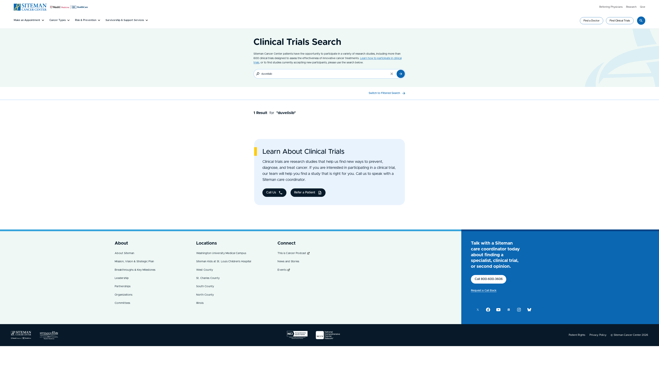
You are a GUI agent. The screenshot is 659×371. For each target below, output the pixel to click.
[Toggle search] (641, 20)
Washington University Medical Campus (221, 253)
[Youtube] (498, 310)
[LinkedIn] (509, 310)
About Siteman (124, 253)
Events (282, 269)
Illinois (200, 303)
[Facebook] (488, 310)
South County (205, 286)
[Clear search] (392, 74)
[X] (478, 310)
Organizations (123, 294)
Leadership (122, 278)
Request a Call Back (483, 290)
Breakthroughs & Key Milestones (135, 269)
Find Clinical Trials (620, 20)
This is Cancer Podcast (292, 253)
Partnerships (122, 286)
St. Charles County (208, 278)
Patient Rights (577, 335)
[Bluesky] (529, 310)
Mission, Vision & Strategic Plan (134, 261)
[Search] (401, 74)
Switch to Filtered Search (384, 93)
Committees (122, 303)
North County (205, 294)
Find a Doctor (591, 20)
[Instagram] (519, 310)
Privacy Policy (598, 335)
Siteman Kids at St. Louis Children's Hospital (223, 261)
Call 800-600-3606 (489, 279)
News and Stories (288, 261)
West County (204, 269)
